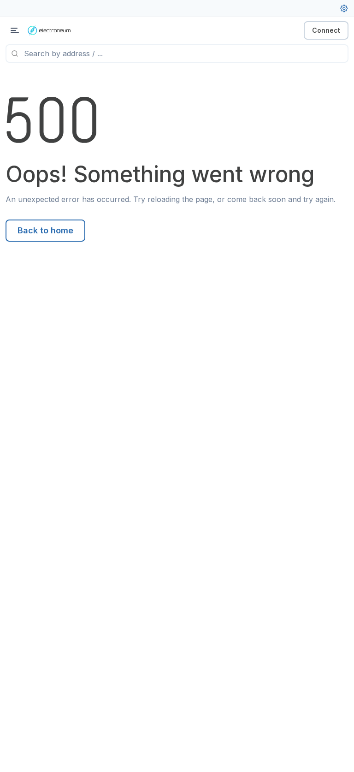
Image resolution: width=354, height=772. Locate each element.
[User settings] (343, 8)
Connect (326, 30)
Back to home (45, 230)
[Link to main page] (55, 30)
